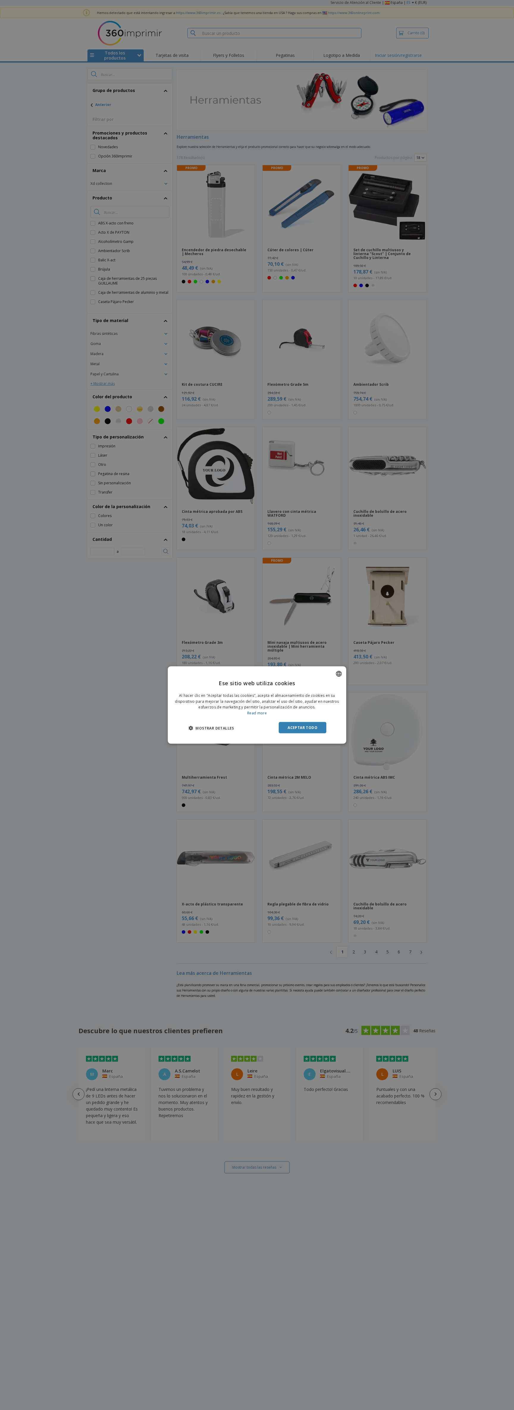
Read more (257, 713)
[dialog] (257, 705)
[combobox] (339, 674)
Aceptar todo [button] (302, 727)
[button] (211, 728)
